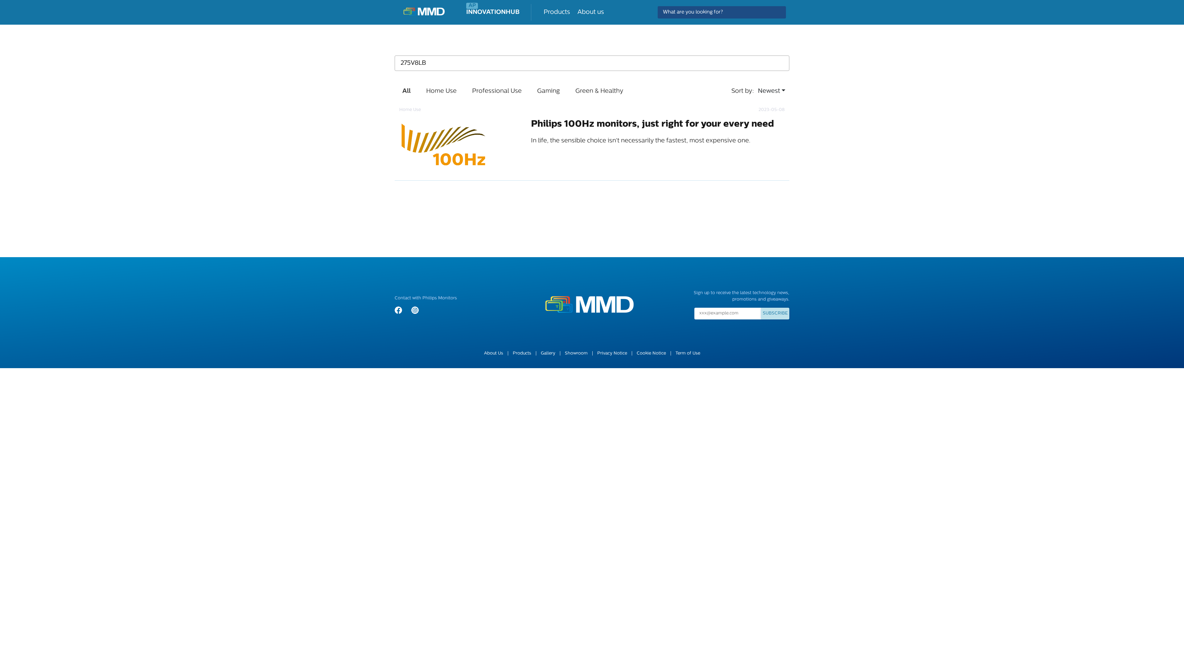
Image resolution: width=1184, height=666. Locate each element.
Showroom (576, 353)
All (406, 91)
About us (591, 12)
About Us (493, 353)
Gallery (548, 353)
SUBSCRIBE (775, 313)
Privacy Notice (612, 353)
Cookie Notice (651, 353)
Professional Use (497, 91)
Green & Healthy (599, 91)
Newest (769, 91)
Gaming (548, 91)
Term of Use (688, 353)
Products (557, 12)
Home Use (441, 91)
